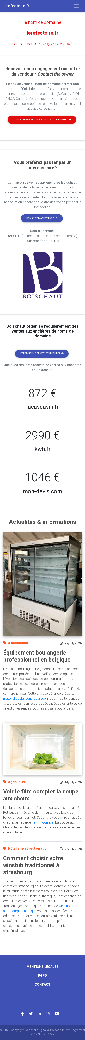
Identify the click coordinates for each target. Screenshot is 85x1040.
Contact (43, 984)
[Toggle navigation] (76, 6)
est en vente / (42, 43)
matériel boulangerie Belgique (24, 698)
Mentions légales (42, 967)
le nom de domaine (42, 22)
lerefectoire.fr (42, 33)
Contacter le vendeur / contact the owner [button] (40, 119)
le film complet (43, 822)
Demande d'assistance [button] (40, 218)
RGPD (42, 975)
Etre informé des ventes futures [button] (40, 353)
